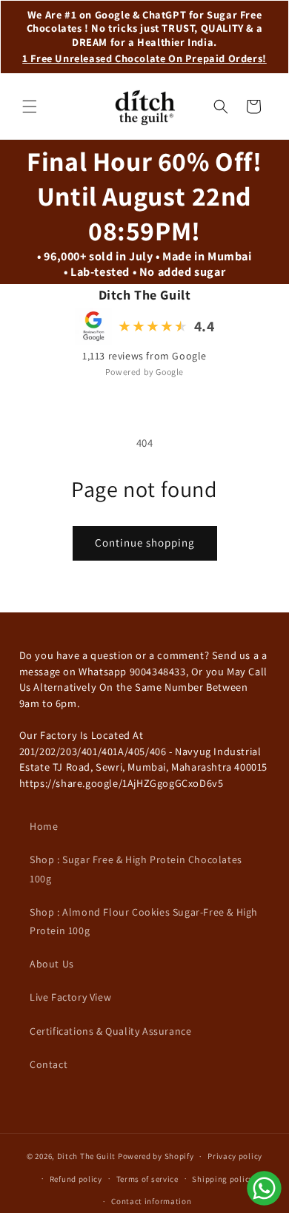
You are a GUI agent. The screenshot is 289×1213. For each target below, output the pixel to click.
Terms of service (147, 1179)
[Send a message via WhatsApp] (264, 1188)
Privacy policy (234, 1156)
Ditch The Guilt (86, 1156)
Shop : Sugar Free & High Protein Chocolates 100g (136, 869)
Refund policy (76, 1179)
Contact (48, 1064)
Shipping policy (222, 1179)
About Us (52, 963)
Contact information (151, 1201)
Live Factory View (70, 997)
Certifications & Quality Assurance (110, 1031)
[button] (29, 106)
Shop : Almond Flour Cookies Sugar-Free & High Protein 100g (144, 921)
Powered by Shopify (156, 1156)
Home (44, 826)
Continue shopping (145, 542)
